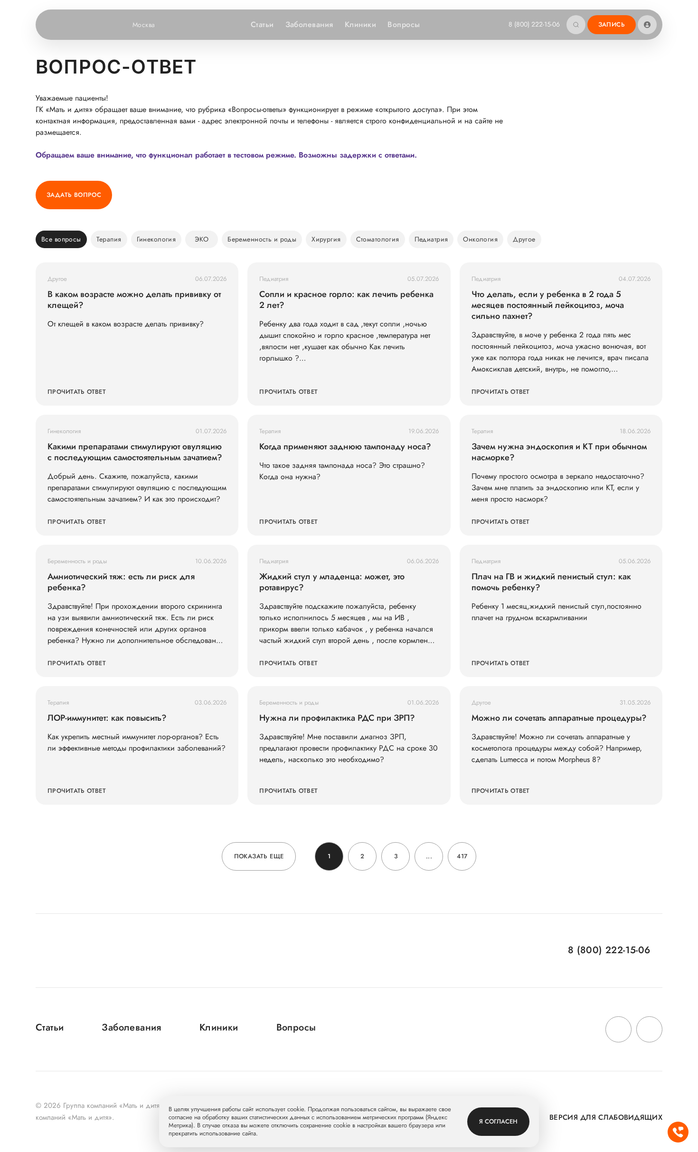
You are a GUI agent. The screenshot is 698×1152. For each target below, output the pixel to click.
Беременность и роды (261, 239)
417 (462, 856)
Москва (143, 24)
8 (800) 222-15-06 (534, 24)
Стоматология (377, 239)
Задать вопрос (74, 194)
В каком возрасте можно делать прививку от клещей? (134, 300)
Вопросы (403, 24)
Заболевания (309, 24)
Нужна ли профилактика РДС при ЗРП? (337, 718)
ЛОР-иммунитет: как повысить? (107, 718)
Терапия (109, 239)
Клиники (360, 24)
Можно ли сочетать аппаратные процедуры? (559, 718)
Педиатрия (431, 239)
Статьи (262, 24)
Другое (524, 239)
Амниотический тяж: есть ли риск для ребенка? (121, 582)
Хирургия (325, 239)
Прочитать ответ (76, 391)
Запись (611, 24)
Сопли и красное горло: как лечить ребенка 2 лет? (346, 300)
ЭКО (201, 239)
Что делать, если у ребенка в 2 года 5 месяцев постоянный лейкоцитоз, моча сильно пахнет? (548, 305)
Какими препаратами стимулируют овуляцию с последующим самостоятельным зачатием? (134, 452)
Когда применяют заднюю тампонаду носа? (345, 446)
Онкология (480, 239)
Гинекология (156, 239)
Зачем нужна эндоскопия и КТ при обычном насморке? (559, 452)
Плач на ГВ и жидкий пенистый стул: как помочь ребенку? (551, 582)
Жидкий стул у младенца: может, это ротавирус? (332, 582)
